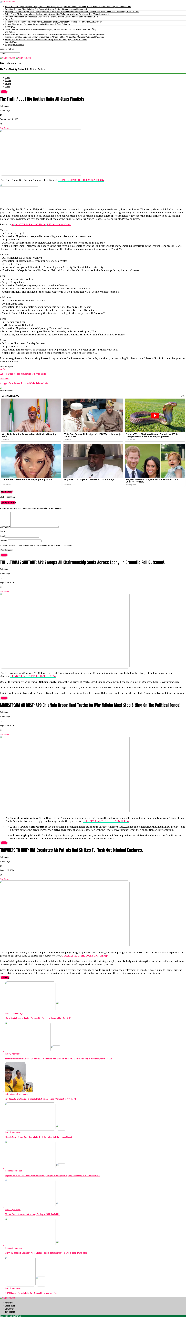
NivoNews (4, 128)
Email (2, 536)
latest (7, 77)
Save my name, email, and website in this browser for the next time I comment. (37, 545)
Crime (7, 86)
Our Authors (10, 32)
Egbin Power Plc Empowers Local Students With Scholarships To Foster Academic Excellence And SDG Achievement (57, 14)
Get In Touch (10, 19)
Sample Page (11, 42)
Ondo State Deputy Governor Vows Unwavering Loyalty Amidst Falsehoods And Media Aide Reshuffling (50, 29)
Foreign (8, 83)
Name (2, 531)
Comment (5, 527)
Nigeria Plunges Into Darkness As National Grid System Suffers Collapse (37, 24)
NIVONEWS (10, 27)
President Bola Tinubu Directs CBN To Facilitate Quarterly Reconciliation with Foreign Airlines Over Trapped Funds (55, 34)
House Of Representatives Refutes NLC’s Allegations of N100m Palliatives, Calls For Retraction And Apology (53, 22)
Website (3, 541)
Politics (8, 80)
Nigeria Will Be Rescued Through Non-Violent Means (41, 224)
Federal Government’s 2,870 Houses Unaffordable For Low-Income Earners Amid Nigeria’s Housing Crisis (51, 17)
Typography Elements (14, 44)
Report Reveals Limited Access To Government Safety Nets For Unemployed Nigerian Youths (46, 39)
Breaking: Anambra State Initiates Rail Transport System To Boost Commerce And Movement (46, 9)
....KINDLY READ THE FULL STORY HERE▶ (81, 180)
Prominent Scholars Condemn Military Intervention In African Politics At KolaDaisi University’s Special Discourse (54, 37)
